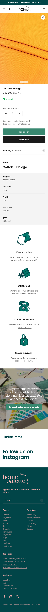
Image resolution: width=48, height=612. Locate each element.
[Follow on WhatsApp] (17, 596)
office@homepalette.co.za (15, 567)
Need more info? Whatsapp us (16, 124)
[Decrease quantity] (6, 113)
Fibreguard (7, 532)
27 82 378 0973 (24, 327)
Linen (5, 526)
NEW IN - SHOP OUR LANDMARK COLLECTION (24, 2)
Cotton (6, 515)
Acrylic (5, 523)
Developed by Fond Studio (30, 605)
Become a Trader (10, 588)
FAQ (4, 583)
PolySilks (6, 543)
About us (6, 580)
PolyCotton (8, 546)
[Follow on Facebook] (4, 596)
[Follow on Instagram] (11, 596)
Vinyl (5, 537)
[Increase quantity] (19, 113)
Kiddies (30, 529)
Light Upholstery (34, 517)
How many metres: (11, 108)
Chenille (6, 529)
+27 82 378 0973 (10, 564)
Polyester (7, 517)
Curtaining (31, 523)
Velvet (5, 520)
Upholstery (31, 515)
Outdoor (30, 520)
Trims (29, 526)
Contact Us (8, 585)
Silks (4, 540)
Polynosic (7, 534)
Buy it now (24, 139)
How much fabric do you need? (17, 121)
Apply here (31, 294)
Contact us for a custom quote (24, 407)
